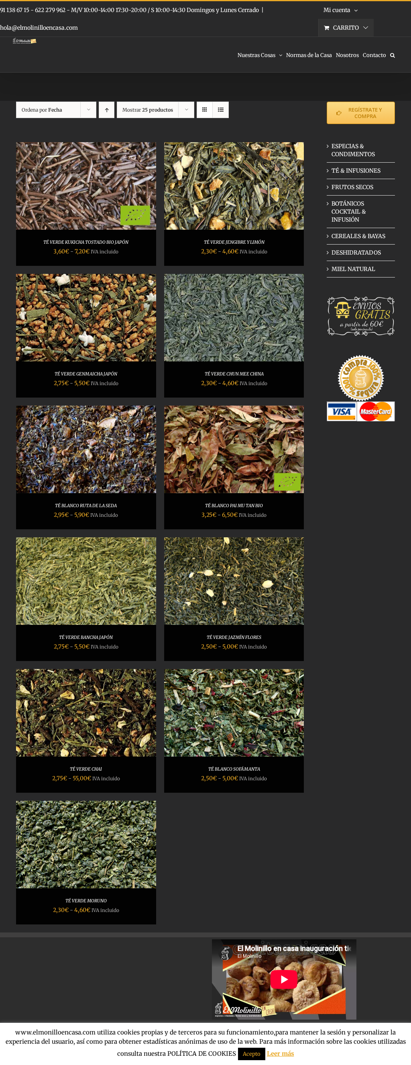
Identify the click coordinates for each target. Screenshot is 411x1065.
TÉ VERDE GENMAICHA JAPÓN (86, 374)
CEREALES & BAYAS (358, 236)
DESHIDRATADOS (356, 252)
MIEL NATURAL (353, 269)
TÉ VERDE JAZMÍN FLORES (234, 637)
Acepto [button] (251, 1054)
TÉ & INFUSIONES (356, 170)
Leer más (280, 1053)
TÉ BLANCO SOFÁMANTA (234, 769)
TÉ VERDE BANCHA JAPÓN (86, 637)
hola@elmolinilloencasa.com (39, 27)
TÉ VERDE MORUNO (86, 901)
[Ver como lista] (220, 110)
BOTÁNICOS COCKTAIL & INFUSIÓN (349, 211)
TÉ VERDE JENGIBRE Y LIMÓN (234, 242)
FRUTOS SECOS (352, 187)
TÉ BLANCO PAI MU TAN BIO (234, 505)
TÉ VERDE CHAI (86, 769)
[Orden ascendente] (106, 110)
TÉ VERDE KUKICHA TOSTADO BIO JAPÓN (85, 242)
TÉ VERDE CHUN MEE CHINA (234, 374)
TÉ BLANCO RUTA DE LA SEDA (86, 505)
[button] (392, 54)
